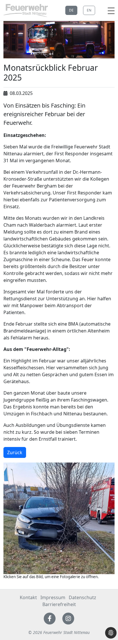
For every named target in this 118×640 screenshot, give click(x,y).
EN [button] (89, 10)
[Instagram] (68, 618)
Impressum (52, 597)
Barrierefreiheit (59, 604)
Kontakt (28, 597)
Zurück (14, 452)
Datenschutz (82, 597)
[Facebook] (49, 618)
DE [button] (71, 10)
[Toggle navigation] (111, 10)
